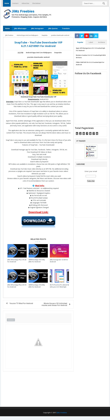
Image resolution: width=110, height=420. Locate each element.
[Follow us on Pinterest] (86, 35)
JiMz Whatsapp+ (20, 28)
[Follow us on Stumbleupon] (96, 35)
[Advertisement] (63, 21)
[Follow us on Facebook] (77, 35)
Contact (15, 3)
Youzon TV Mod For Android (21, 303)
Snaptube (58, 53)
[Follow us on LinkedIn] (91, 35)
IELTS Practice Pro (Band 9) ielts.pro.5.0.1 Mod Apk (59, 286)
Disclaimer (36, 3)
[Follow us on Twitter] (81, 35)
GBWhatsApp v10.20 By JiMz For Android (37, 286)
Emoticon (11, 320)
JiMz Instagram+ (37, 28)
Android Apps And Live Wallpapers (39, 53)
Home (7, 3)
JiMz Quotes (53, 28)
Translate (66, 28)
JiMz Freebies (23, 11)
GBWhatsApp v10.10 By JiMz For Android (37, 261)
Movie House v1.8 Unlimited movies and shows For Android (54, 304)
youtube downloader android (38, 57)
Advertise (25, 3)
